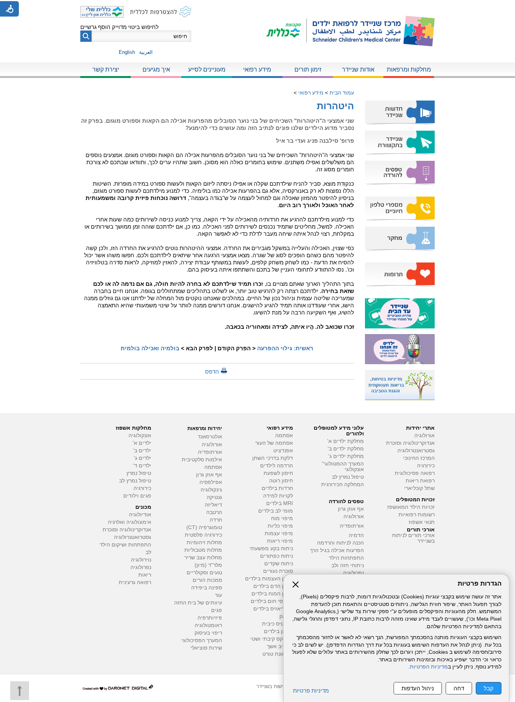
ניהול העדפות (418, 688)
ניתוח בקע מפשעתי (271, 548)
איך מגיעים (156, 69)
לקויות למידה (278, 496)
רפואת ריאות (420, 481)
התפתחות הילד (346, 558)
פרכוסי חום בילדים (272, 601)
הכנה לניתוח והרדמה (340, 543)
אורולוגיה (424, 435)
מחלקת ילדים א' (345, 441)
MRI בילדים (279, 503)
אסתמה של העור (274, 443)
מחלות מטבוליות (203, 550)
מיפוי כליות (280, 526)
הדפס (212, 371)
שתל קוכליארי (419, 488)
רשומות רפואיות (417, 514)
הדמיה (356, 535)
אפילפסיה (210, 482)
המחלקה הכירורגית (342, 484)
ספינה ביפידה (206, 588)
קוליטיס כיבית (277, 624)
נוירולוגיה (141, 560)
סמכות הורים (207, 580)
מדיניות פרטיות (311, 690)
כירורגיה (426, 466)
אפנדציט (283, 450)
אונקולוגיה (140, 435)
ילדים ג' (142, 458)
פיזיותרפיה (210, 618)
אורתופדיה (352, 526)
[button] (86, 36)
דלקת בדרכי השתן (272, 458)
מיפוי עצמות (279, 533)
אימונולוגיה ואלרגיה (129, 522)
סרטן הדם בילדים (273, 586)
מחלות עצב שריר (203, 557)
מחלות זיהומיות (204, 542)
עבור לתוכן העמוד (257, 7)
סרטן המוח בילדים (272, 594)
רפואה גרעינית (135, 582)
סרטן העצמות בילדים (269, 578)
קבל (489, 688)
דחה (459, 688)
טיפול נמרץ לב (348, 477)
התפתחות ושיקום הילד (125, 545)
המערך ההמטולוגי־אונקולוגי (343, 466)
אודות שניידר (358, 69)
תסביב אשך (280, 646)
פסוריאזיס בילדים (273, 609)
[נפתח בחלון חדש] (287, 31)
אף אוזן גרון (351, 509)
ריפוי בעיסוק (208, 633)
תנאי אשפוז (422, 522)
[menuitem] (408, 70)
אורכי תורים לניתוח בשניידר (413, 538)
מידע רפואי (257, 69)
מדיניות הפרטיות (429, 667)
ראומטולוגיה (208, 625)
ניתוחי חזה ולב (347, 565)
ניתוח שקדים (278, 563)
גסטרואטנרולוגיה (132, 537)
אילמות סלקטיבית (202, 459)
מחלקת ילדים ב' (346, 449)
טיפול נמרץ (138, 473)
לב (148, 552)
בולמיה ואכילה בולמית (150, 348)
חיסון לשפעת (278, 473)
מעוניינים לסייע (206, 69)
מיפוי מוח (282, 518)
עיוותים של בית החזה (198, 603)
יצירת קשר (105, 69)
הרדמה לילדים (276, 466)
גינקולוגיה (211, 490)
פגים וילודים (137, 496)
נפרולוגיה (353, 573)
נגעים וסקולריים (204, 572)
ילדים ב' (142, 450)
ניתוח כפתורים (276, 556)
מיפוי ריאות (280, 541)
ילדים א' (142, 443)
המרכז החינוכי (419, 458)
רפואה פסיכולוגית (415, 473)
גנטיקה (214, 497)
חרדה (216, 520)
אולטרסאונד (210, 437)
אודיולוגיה (140, 514)
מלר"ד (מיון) (208, 565)
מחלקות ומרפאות (409, 69)
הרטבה (214, 512)
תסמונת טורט (277, 654)
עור (218, 595)
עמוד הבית (342, 93)
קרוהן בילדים (278, 631)
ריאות (144, 575)
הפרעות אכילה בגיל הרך (337, 550)
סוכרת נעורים (278, 571)
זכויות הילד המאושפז (411, 507)
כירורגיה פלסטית (203, 535)
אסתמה (284, 435)
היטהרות (335, 106)
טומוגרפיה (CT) (204, 527)
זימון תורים (307, 69)
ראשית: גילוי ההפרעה (285, 348)
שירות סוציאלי (206, 648)
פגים (216, 610)
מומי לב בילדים (275, 511)
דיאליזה (213, 505)
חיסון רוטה (281, 481)
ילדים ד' (142, 466)
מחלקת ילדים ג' (346, 456)
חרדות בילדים (277, 488)
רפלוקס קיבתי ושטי (271, 639)
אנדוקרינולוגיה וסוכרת (127, 530)
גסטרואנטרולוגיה (416, 450)
